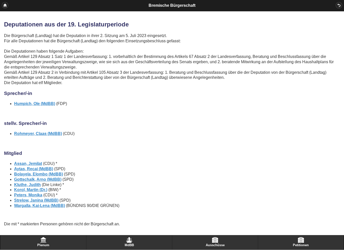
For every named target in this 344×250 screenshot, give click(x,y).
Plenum (43, 245)
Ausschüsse (215, 245)
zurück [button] (339, 5)
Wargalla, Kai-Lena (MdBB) (39, 205)
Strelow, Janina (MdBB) (36, 200)
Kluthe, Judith (27, 185)
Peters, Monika (28, 195)
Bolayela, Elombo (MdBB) (38, 174)
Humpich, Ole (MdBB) (34, 103)
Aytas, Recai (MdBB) (33, 169)
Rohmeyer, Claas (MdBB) (38, 133)
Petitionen (301, 245)
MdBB (129, 245)
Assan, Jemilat (28, 163)
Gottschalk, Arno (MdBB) (37, 179)
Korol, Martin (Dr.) (30, 190)
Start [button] (5, 5)
